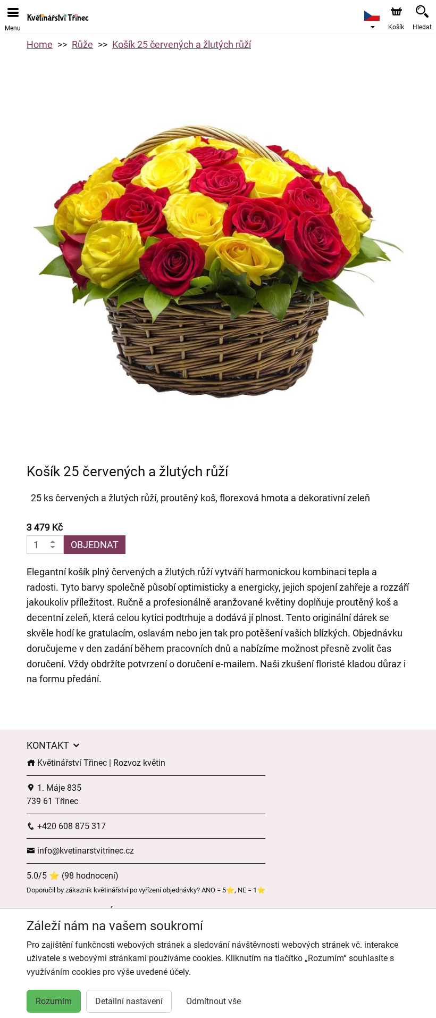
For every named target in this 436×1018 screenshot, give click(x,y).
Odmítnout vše (213, 1001)
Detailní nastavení (129, 1001)
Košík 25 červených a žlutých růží (181, 44)
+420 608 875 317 (70, 826)
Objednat (95, 544)
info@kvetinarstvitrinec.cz (84, 851)
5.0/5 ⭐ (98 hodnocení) (73, 876)
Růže (82, 44)
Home (40, 44)
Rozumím (54, 1001)
